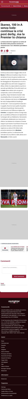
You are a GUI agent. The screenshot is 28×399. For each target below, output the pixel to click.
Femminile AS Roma (6, 356)
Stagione (3, 349)
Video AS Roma (5, 366)
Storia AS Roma (5, 351)
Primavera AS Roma (6, 353)
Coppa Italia (4, 360)
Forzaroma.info (5, 6)
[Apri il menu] (2, 2)
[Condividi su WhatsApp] (2, 51)
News (2, 341)
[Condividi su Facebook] (4, 51)
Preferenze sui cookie (6, 395)
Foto (2, 364)
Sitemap (3, 387)
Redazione (4, 370)
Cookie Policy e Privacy (7, 391)
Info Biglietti (4, 362)
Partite (3, 347)
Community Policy (5, 389)
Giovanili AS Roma (6, 358)
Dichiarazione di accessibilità (8, 393)
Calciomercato (5, 343)
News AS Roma (17, 6)
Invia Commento (19, 276)
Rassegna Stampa (6, 368)
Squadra (3, 345)
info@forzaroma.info (14, 331)
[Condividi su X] (7, 51)
